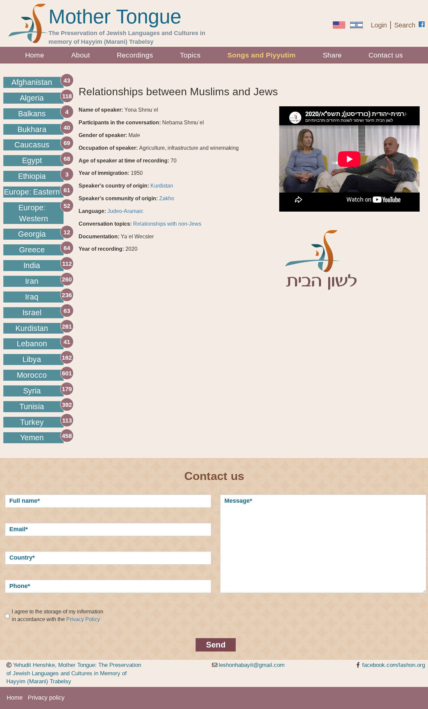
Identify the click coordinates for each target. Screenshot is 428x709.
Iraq (31, 296)
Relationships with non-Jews (167, 224)
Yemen (32, 437)
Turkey (32, 422)
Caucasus (31, 144)
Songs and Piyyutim (261, 55)
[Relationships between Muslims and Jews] (339, 24)
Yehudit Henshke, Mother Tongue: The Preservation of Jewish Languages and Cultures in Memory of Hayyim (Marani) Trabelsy (73, 673)
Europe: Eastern (32, 192)
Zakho (166, 198)
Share (332, 55)
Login (379, 25)
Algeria (32, 98)
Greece (32, 249)
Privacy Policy (83, 619)
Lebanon (32, 343)
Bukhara (31, 129)
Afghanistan (31, 82)
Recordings (135, 55)
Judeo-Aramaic (125, 211)
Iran (31, 281)
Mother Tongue (114, 17)
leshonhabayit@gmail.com (252, 665)
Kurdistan (31, 328)
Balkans (32, 113)
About (80, 55)
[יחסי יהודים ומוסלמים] (356, 25)
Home (34, 55)
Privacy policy (46, 697)
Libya (31, 359)
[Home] (28, 23)
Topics (190, 55)
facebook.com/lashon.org (393, 665)
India (31, 265)
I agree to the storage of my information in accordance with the (57, 615)
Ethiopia (32, 176)
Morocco (32, 375)
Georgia (32, 234)
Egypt (32, 160)
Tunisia (31, 406)
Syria (32, 390)
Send (216, 644)
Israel (31, 312)
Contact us (385, 55)
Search (404, 25)
